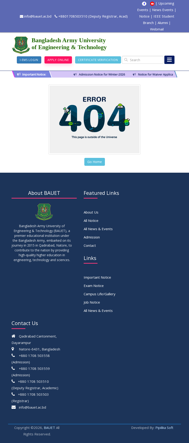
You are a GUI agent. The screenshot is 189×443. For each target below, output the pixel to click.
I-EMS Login (29, 60)
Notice (144, 16)
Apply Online (58, 60)
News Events (162, 9)
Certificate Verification (98, 60)
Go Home (94, 162)
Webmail (157, 29)
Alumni (163, 22)
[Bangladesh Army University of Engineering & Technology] (22, 45)
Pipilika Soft (164, 427)
